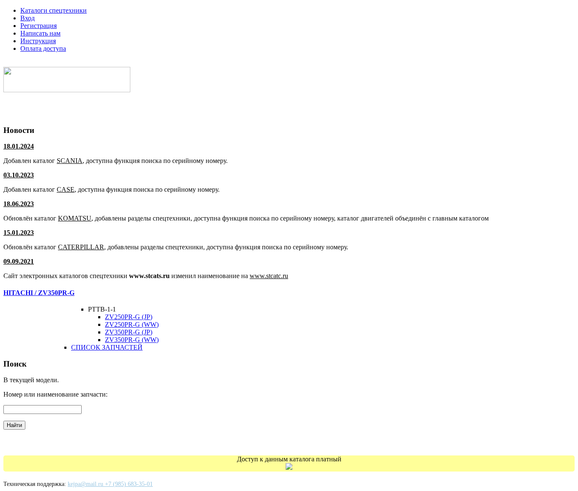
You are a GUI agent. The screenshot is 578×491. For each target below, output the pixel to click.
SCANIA (70, 160)
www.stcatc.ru (269, 275)
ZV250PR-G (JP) (128, 316)
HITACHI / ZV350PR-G (38, 292)
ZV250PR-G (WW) (132, 324)
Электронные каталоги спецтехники (69, 62)
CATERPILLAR (81, 247)
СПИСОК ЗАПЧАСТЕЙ (107, 347)
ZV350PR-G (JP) (128, 332)
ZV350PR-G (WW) (132, 339)
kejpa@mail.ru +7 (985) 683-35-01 (110, 484)
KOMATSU (74, 218)
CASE (65, 189)
